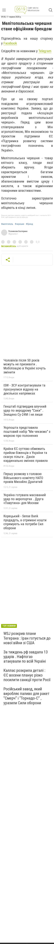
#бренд (29, 224)
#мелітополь (7, 224)
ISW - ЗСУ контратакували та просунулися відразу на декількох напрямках (24, 389)
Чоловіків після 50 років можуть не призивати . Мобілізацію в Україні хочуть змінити (24, 366)
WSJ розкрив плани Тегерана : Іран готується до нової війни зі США (27, 638)
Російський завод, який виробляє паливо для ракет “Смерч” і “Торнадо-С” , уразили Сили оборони (26, 696)
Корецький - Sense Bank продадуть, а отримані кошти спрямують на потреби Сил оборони (25, 522)
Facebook (10, 43)
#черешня (19, 224)
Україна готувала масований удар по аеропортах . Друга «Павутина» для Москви (24, 499)
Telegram (44, 51)
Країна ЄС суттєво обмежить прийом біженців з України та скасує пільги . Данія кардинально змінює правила (25, 455)
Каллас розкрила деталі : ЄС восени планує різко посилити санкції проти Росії (26, 675)
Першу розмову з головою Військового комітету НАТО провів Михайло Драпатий (23, 478)
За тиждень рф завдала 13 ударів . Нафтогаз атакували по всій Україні (25, 657)
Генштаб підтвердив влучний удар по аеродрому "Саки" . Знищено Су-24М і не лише (24, 410)
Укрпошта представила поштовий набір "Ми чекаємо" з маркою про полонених (26, 432)
